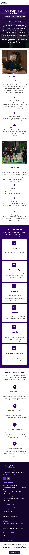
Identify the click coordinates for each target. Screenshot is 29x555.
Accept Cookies (14, 552)
